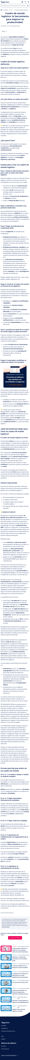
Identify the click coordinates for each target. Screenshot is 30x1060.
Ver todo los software (15, 938)
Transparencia (4, 1028)
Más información (6, 927)
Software (3, 1039)
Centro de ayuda (5, 1049)
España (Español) (11, 1055)
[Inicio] (1, 9)
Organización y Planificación (6, 10)
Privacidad (3, 1025)
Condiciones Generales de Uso (8, 1031)
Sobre (2, 1036)
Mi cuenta (3, 1046)
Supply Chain (12, 10)
